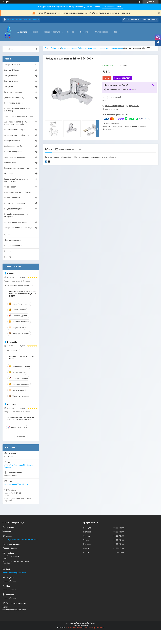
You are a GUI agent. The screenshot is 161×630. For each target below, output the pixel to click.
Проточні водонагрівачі (14, 103)
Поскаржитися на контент (74, 627)
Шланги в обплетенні (13, 92)
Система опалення (12, 198)
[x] (49, 162)
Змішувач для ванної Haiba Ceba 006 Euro (21, 357)
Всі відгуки (21, 436)
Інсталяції (8, 173)
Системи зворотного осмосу (16, 222)
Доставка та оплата (12, 240)
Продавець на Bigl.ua (80, 625)
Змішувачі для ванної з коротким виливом (105, 48)
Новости (7, 257)
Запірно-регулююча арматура (16, 168)
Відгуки (7, 251)
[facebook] (46, 162)
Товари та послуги (52, 32)
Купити (107, 78)
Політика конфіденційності (94, 627)
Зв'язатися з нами (112, 7)
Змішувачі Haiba (11, 81)
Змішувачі (55, 48)
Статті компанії (101, 32)
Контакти (84, 32)
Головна (34, 32)
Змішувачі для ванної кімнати (73, 48)
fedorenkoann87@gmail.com (16, 484)
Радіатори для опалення (14, 203)
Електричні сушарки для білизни (17, 192)
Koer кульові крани (12, 141)
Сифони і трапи (10, 187)
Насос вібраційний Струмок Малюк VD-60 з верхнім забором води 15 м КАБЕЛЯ (22, 294)
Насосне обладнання (13, 152)
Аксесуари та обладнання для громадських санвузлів (17, 123)
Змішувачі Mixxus (11, 70)
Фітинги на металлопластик (15, 157)
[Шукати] (36, 49)
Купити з (117, 78)
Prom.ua (92, 623)
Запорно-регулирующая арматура (18, 228)
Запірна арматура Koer (13, 146)
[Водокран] (9, 32)
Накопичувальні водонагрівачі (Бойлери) (17, 109)
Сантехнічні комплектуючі (15, 130)
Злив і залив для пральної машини (18, 116)
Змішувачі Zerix (10, 76)
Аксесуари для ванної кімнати (16, 135)
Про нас (70, 32)
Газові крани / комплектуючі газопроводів (16, 180)
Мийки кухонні (10, 163)
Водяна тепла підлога (13, 209)
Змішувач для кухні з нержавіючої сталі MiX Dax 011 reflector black (20, 418)
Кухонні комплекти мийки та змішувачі (16, 215)
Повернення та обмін (13, 246)
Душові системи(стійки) (14, 98)
